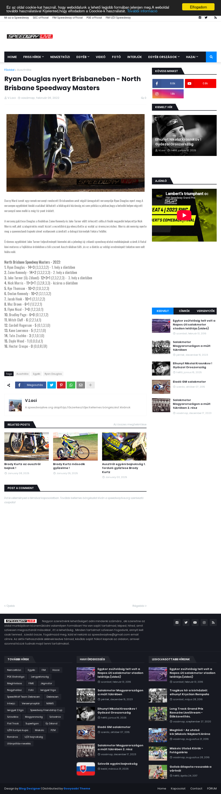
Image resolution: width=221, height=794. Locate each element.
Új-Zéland (51, 723)
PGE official (94, 17)
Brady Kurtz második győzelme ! (69, 466)
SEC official (41, 17)
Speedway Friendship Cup (46, 710)
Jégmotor (46, 683)
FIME (31, 683)
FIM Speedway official (67, 17)
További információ (142, 10)
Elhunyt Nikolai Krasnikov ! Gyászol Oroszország (178, 142)
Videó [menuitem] (101, 57)
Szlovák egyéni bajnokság (117, 764)
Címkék (184, 311)
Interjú (11, 703)
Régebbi (138, 606)
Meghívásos (14, 683)
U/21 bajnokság (34, 737)
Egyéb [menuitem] (81, 57)
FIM (44, 670)
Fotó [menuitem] (116, 57)
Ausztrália (24, 70)
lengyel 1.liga (48, 690)
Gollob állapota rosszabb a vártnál (191, 769)
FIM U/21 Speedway (118, 17)
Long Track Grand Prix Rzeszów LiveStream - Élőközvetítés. (186, 713)
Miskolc (39, 730)
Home (162, 788)
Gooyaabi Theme (76, 788)
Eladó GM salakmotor (189, 382)
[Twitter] (51, 385)
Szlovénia (55, 717)
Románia (12, 737)
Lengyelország (40, 676)
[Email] (80, 385)
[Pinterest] (61, 385)
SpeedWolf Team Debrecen (23, 696)
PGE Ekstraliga (15, 676)
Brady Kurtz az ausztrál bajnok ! (22, 466)
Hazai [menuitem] (190, 57)
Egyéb (36, 374)
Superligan (32, 723)
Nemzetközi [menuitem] (60, 57)
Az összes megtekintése (130, 424)
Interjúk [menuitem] (134, 57)
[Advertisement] (184, 275)
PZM (53, 730)
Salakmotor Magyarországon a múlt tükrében (191, 346)
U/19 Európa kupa (17, 730)
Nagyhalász (14, 690)
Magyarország (34, 717)
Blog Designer (30, 788)
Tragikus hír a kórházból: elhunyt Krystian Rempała (189, 692)
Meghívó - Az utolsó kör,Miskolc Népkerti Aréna (190, 732)
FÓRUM (212, 788)
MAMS (50, 703)
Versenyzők (206, 311)
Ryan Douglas (53, 374)
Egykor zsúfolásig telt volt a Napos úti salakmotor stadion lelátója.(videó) (194, 324)
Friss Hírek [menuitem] (32, 57)
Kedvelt (163, 311)
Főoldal (9, 70)
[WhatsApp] (71, 385)
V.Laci (31, 400)
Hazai (56, 670)
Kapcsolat (178, 788)
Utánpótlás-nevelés (19, 743)
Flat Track (13, 723)
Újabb (10, 606)
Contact (196, 788)
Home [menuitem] (12, 57)
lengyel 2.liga (15, 710)
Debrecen (52, 696)
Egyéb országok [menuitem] (162, 57)
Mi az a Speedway (16, 17)
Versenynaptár (31, 703)
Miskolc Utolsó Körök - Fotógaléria (186, 750)
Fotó (31, 690)
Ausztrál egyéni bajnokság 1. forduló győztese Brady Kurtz (123, 468)
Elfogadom (198, 6)
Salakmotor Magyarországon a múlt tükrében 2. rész (191, 404)
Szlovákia (12, 717)
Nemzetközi (14, 670)
